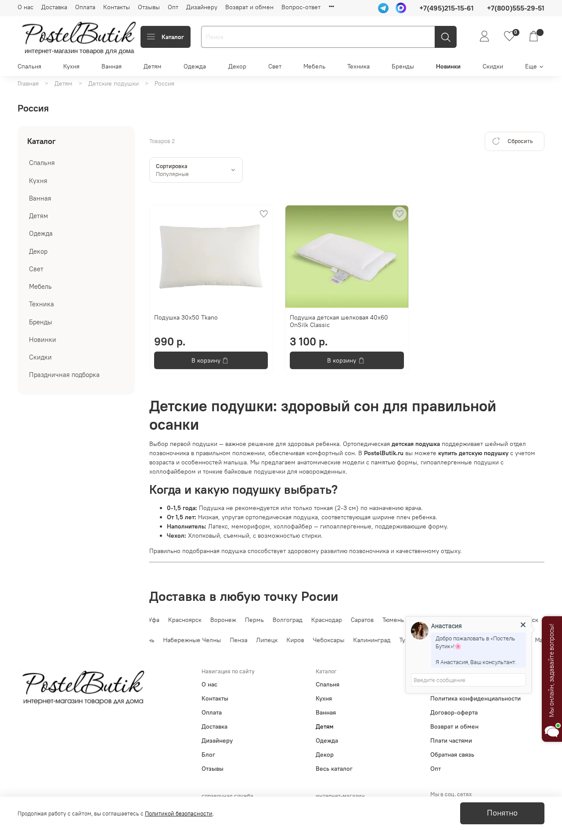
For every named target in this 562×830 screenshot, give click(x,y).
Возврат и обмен (249, 7)
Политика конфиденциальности (475, 698)
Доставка (54, 7)
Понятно (502, 813)
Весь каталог (334, 769)
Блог (208, 754)
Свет (274, 66)
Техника (358, 66)
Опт (173, 7)
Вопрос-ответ (301, 7)
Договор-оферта (454, 712)
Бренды (403, 66)
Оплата (85, 7)
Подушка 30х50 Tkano (186, 317)
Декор (237, 66)
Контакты (116, 7)
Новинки (448, 66)
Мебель (314, 66)
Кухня (71, 66)
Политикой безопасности (179, 813)
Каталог (173, 37)
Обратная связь (452, 754)
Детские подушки (113, 83)
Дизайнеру (201, 7)
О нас (25, 7)
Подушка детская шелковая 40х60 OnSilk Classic (339, 321)
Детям (153, 66)
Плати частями (451, 740)
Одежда (195, 66)
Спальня (29, 66)
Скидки (493, 66)
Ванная (111, 66)
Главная (28, 83)
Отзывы (149, 7)
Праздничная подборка (64, 374)
